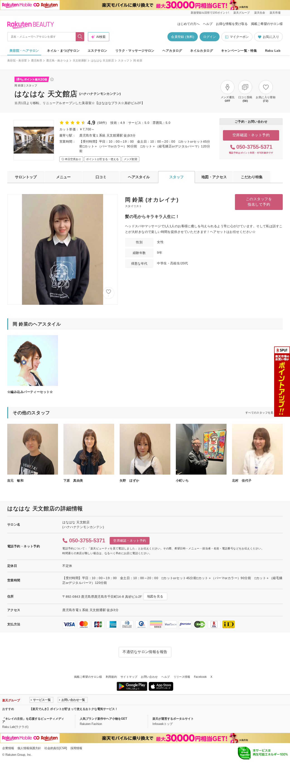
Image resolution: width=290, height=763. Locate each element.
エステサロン (97, 50)
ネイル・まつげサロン (63, 50)
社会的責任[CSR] (55, 748)
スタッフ (123, 60)
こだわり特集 (252, 177)
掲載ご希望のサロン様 (267, 24)
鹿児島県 (36, 60)
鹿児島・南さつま (57, 60)
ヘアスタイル (139, 177)
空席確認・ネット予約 (251, 135)
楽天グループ (241, 12)
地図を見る (155, 596)
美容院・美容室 (17, 60)
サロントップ (26, 177)
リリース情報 (182, 676)
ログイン (209, 37)
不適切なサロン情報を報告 (145, 652)
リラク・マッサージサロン (135, 50)
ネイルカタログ (201, 50)
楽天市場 (275, 12)
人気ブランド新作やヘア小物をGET (103, 718)
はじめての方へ (188, 24)
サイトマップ (129, 676)
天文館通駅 (80, 60)
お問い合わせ (149, 676)
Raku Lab (272, 50)
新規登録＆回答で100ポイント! (210, 12)
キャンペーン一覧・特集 (239, 50)
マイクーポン (239, 37)
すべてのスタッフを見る (260, 412)
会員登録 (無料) (182, 37)
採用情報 (76, 748)
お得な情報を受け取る (232, 24)
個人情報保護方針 (29, 748)
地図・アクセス (214, 177)
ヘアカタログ (172, 50)
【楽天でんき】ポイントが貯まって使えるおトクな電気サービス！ (73, 709)
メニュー (63, 177)
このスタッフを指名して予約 (259, 201)
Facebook (200, 676)
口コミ (101, 177)
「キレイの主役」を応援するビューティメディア (33, 720)
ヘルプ (208, 24)
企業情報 (8, 748)
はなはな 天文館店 (102, 60)
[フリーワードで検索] (80, 36)
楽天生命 (259, 12)
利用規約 (111, 676)
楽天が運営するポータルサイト (173, 718)
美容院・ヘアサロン (24, 50)
